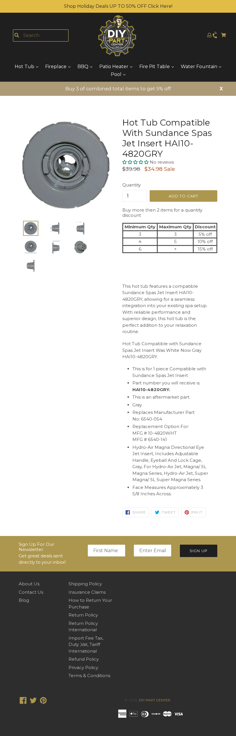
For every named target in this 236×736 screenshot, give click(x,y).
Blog (24, 600)
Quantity (131, 185)
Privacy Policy (83, 667)
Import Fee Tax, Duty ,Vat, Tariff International (85, 644)
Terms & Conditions (89, 675)
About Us (29, 583)
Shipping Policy (85, 583)
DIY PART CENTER (154, 700)
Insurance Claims (87, 592)
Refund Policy (83, 659)
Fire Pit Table (155, 66)
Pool (117, 74)
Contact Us (31, 592)
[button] (136, 162)
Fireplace (56, 66)
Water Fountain (199, 66)
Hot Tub (25, 66)
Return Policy (83, 615)
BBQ (83, 66)
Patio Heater (114, 66)
